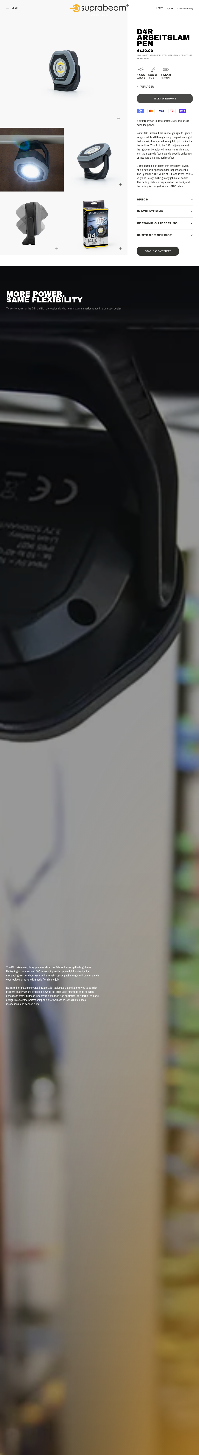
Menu (14, 8)
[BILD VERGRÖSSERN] (118, 118)
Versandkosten (158, 55)
